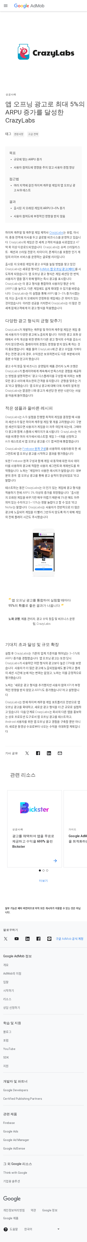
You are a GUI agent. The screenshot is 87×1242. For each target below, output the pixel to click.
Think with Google (15, 1172)
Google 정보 (49, 1210)
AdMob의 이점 (12, 973)
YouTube (9, 1049)
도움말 (13, 1229)
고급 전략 (33, 134)
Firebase (9, 1123)
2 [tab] (43, 870)
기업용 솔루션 (11, 1181)
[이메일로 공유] (59, 753)
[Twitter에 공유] (27, 753)
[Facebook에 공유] (38, 753)
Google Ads (10, 1131)
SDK (6, 1057)
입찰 (6, 982)
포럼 (6, 1040)
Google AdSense (14, 1148)
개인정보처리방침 (14, 1210)
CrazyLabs (56, 232)
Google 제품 (10, 1218)
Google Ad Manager (16, 1140)
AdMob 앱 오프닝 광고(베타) (57, 269)
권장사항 (18, 134)
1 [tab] (40, 870)
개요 (6, 965)
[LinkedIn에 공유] (49, 753)
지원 (6, 1066)
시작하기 (8, 990)
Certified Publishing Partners (22, 1098)
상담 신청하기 (11, 1007)
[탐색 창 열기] (5, 5)
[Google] (21, 6)
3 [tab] (47, 870)
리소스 (7, 999)
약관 (33, 1210)
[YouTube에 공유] (16, 938)
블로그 (7, 1031)
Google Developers (15, 1090)
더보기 (43, 880)
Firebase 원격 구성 (34, 448)
